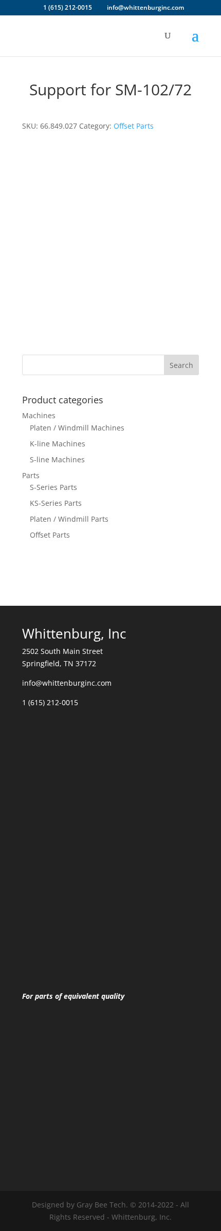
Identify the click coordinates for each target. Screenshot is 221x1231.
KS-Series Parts (56, 503)
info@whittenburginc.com (67, 683)
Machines (39, 415)
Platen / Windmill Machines (77, 428)
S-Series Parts (53, 487)
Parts (31, 475)
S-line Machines (57, 459)
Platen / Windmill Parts (69, 519)
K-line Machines (57, 443)
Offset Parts (134, 126)
